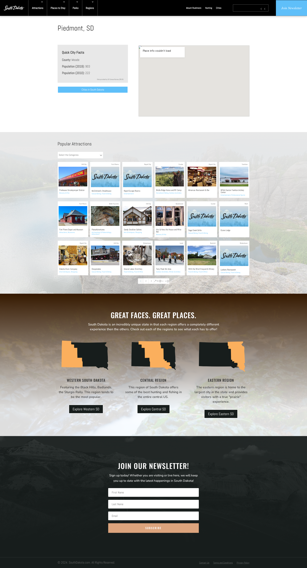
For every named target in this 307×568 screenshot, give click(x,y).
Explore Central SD (153, 409)
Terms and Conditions (223, 562)
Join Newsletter (291, 8)
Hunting (208, 7)
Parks (76, 8)
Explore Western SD (86, 409)
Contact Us (204, 562)
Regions (90, 8)
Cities (218, 7)
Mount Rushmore (193, 7)
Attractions (37, 8)
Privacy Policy (243, 562)
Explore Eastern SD (221, 414)
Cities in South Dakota (93, 89)
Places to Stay (58, 8)
